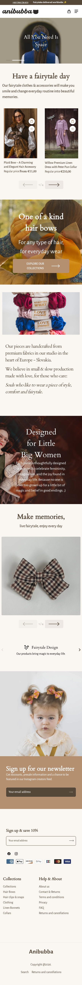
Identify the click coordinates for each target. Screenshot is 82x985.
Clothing (8, 902)
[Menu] (76, 11)
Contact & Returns (49, 891)
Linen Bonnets (11, 907)
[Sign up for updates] (71, 792)
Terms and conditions (51, 897)
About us (44, 886)
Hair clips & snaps (13, 897)
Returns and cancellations (54, 913)
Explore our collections (35, 266)
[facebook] (9, 854)
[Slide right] (54, 185)
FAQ (41, 907)
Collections (9, 886)
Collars (7, 913)
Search (25, 972)
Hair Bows (9, 891)
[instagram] (16, 854)
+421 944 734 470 (20, 2)
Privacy (43, 902)
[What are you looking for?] (60, 11)
